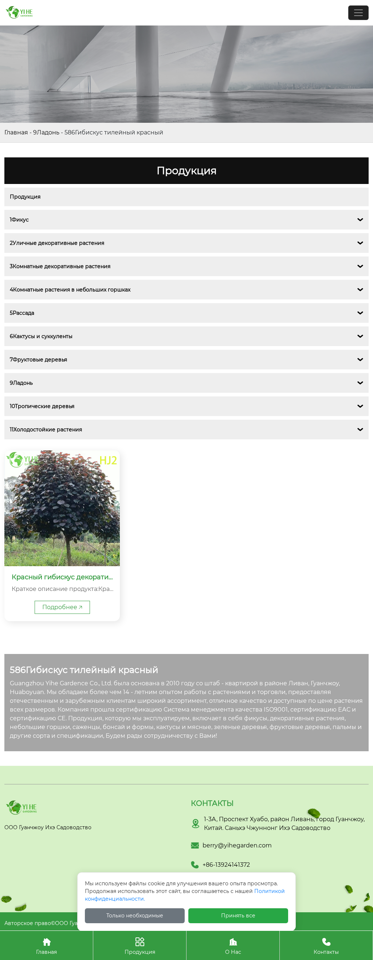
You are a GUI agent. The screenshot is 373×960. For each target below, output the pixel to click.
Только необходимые (134, 915)
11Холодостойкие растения (46, 429)
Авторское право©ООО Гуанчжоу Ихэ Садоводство (73, 923)
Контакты (326, 946)
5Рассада (22, 313)
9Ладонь (46, 132)
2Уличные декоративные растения (57, 243)
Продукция (25, 196)
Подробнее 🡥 (62, 607)
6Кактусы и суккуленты (41, 336)
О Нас (233, 946)
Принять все (238, 915)
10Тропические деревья (42, 406)
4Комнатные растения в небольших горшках (70, 289)
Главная (16, 132)
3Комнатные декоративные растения (60, 266)
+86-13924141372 (226, 864)
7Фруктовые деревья (38, 359)
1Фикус (19, 219)
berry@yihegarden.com (237, 845)
